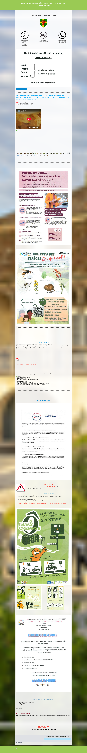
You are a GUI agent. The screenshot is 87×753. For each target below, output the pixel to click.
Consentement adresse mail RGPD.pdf (26, 103)
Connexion (69, 748)
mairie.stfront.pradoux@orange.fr (43, 41)
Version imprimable (21, 748)
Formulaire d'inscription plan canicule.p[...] (27, 358)
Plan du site (27, 748)
